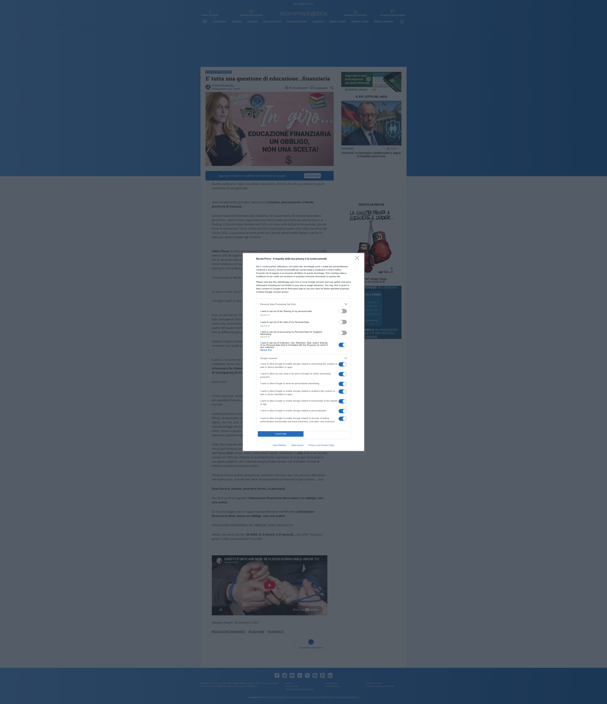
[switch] (343, 311)
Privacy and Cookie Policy (321, 445)
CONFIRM (281, 434)
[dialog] (303, 352)
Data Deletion (279, 445)
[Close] (358, 259)
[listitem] (303, 304)
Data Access (297, 445)
